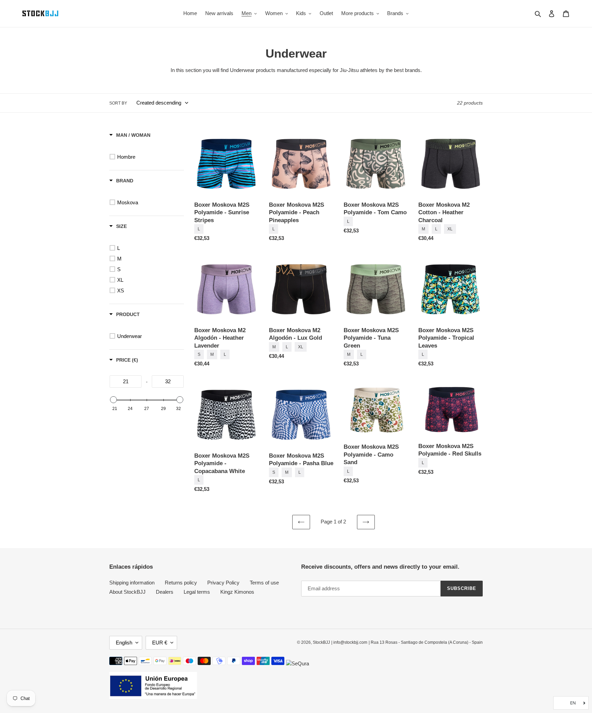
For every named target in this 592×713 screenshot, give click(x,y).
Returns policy (181, 582)
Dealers (164, 592)
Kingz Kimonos (237, 592)
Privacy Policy (223, 582)
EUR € (159, 642)
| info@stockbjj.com (349, 642)
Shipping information (132, 582)
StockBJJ (321, 642)
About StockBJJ (127, 592)
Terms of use (264, 582)
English (124, 642)
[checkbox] (147, 157)
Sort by (118, 103)
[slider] (113, 399)
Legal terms (197, 592)
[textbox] (125, 381)
